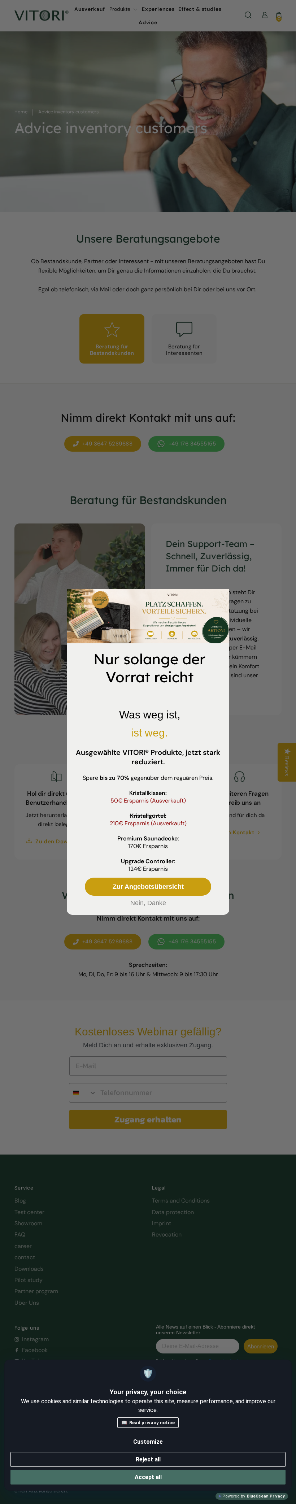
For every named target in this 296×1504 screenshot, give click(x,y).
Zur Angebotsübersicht (148, 886)
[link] (148, 616)
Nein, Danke (148, 903)
